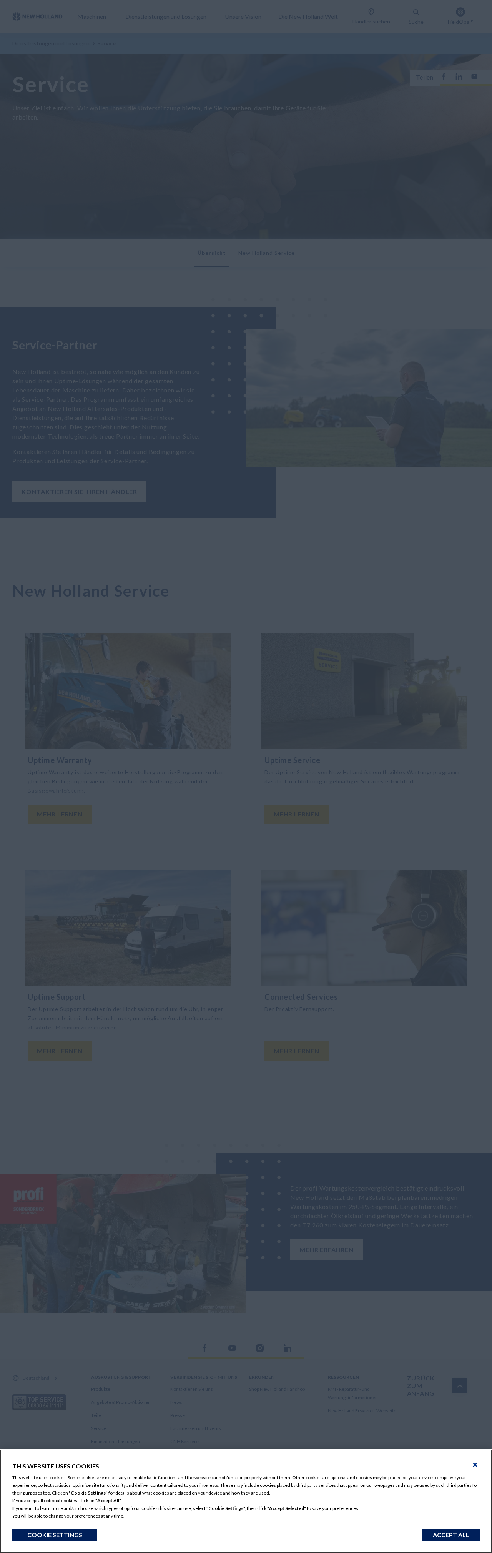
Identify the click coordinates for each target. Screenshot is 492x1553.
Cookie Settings (54, 1534)
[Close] (475, 1465)
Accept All (451, 1534)
